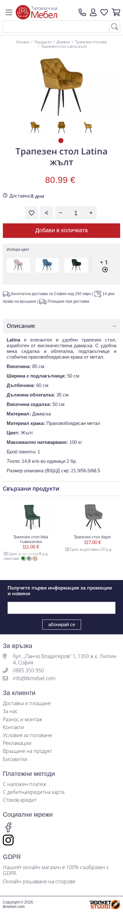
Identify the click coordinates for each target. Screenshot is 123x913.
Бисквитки (15, 759)
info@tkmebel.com (34, 678)
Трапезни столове (91, 42)
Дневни (63, 42)
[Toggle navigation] (9, 12)
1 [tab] (61, 141)
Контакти (13, 727)
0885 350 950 (28, 671)
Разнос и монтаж (22, 719)
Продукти (42, 42)
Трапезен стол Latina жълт (64, 46)
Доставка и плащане (27, 703)
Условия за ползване (27, 735)
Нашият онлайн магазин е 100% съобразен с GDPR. (56, 870)
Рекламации (17, 743)
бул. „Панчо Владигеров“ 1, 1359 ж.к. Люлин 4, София (64, 659)
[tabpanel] (35, 128)
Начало (22, 42)
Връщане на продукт (27, 751)
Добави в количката (61, 230)
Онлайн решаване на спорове (39, 882)
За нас (10, 711)
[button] (93, 12)
